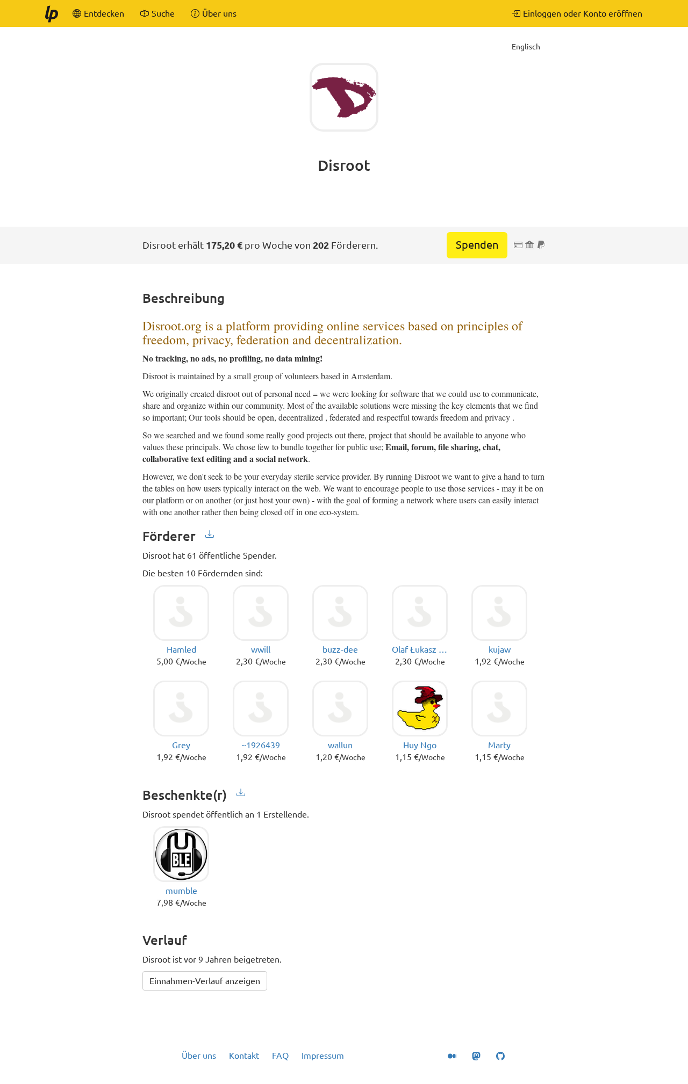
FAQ (280, 1055)
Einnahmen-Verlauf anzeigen (204, 981)
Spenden (477, 245)
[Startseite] (51, 13)
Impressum (323, 1055)
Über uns (199, 1055)
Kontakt (244, 1055)
